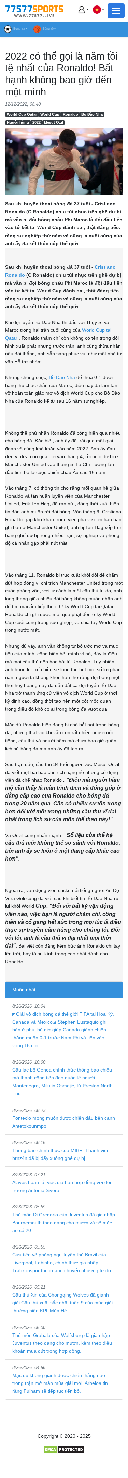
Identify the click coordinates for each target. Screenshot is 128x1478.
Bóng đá (19, 28)
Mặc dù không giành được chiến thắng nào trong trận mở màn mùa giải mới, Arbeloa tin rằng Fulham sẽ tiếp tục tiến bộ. (60, 1383)
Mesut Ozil (53, 122)
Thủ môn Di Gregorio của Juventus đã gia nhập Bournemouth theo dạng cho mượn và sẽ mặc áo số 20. (63, 1222)
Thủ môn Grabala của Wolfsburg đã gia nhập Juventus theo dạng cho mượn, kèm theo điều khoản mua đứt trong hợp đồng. (62, 1343)
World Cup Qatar (22, 114)
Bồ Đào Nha (92, 114)
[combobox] (98, 9)
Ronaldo (70, 114)
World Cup (49, 114)
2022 (36, 122)
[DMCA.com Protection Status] (64, 1449)
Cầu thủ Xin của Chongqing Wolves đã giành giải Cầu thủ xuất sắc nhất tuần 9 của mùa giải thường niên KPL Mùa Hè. (62, 1302)
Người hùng (18, 122)
